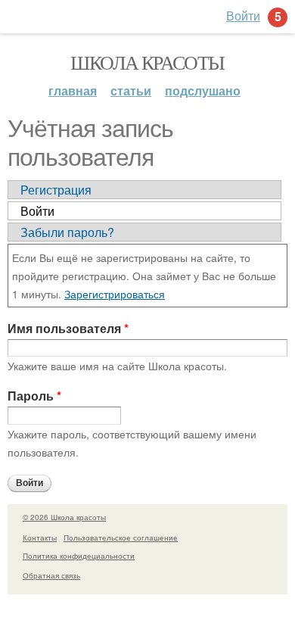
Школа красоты (147, 62)
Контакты (40, 537)
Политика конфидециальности (79, 555)
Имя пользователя (68, 328)
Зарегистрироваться (114, 293)
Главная (72, 90)
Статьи (130, 90)
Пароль (34, 395)
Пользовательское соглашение (121, 537)
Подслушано (203, 90)
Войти (37, 211)
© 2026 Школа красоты (64, 517)
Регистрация (56, 189)
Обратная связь (51, 575)
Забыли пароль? (67, 232)
